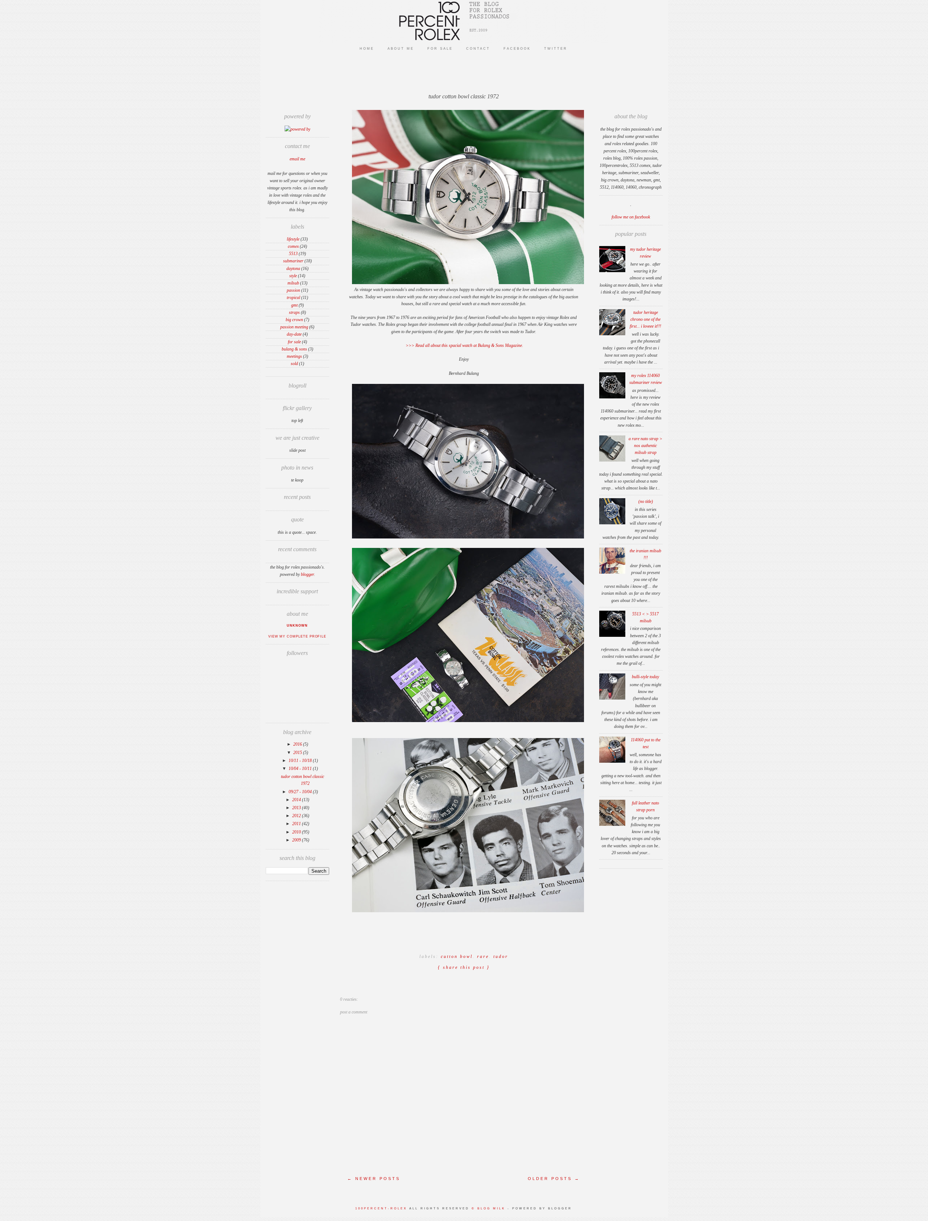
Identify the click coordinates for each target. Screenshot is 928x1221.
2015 (298, 752)
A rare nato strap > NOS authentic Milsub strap (645, 445)
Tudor (500, 956)
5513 (293, 253)
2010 (297, 832)
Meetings (294, 356)
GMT (294, 305)
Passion (293, 290)
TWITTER (555, 48)
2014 (297, 799)
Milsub (293, 283)
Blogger (307, 574)
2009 (297, 840)
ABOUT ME (401, 48)
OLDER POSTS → (554, 1178)
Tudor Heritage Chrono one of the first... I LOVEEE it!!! (645, 319)
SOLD (294, 363)
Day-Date (294, 334)
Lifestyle (293, 239)
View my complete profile (297, 636)
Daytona (293, 268)
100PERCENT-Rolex (381, 1208)
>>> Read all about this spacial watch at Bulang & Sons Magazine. (464, 345)
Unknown (297, 625)
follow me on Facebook (631, 217)
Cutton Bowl (457, 956)
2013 (297, 807)
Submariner (293, 260)
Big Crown (294, 319)
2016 (298, 744)
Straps (294, 312)
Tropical (293, 297)
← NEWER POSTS (373, 1178)
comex (293, 246)
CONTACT (478, 48)
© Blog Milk (490, 1208)
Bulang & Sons (294, 349)
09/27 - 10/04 (301, 791)
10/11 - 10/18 (301, 760)
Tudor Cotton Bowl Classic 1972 (463, 96)
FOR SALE (440, 48)
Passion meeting (294, 326)
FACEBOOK (517, 48)
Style (293, 275)
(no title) (645, 501)
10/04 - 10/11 (301, 768)
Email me (297, 158)
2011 (297, 823)
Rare (483, 956)
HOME (367, 48)
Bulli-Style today (645, 676)
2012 (297, 815)
